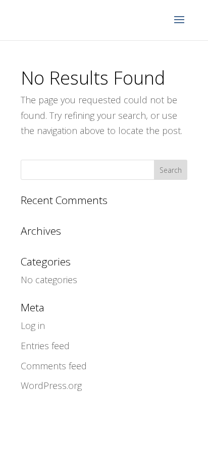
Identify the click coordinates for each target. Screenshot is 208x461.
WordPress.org (51, 385)
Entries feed (45, 346)
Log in (33, 325)
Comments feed (54, 366)
